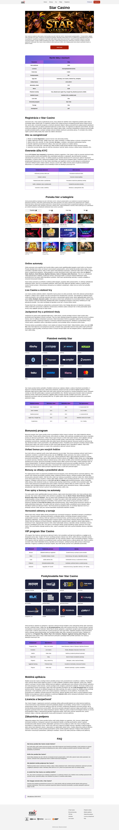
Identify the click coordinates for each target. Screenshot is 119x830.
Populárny (32, 210)
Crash (67, 210)
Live (50, 210)
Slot (85, 210)
